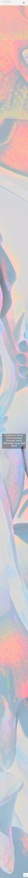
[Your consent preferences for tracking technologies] (25, 875)
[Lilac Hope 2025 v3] (6, 1)
